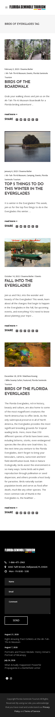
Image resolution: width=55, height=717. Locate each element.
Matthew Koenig (30, 376)
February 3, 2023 (12, 69)
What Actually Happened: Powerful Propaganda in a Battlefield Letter (23, 666)
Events (29, 73)
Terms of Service (32, 711)
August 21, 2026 (12, 634)
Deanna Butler (27, 69)
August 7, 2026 (11, 647)
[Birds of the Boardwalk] (27, 49)
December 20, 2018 (13, 376)
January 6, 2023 (11, 171)
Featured (27, 380)
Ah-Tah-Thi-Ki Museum (16, 73)
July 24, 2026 (10, 660)
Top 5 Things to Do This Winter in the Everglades (24, 189)
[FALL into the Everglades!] (27, 252)
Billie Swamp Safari (14, 380)
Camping (30, 175)
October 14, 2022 (12, 276)
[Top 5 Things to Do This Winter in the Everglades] (27, 146)
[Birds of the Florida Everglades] (27, 354)
